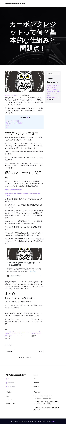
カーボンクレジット (16, 95)
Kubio (53, 421)
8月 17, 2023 (26, 95)
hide (27, 117)
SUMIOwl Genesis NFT (23, 332)
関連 (7, 127)
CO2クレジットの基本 (12, 121)
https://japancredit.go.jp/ (13, 189)
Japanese (7, 95)
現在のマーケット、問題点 (14, 123)
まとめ (8, 125)
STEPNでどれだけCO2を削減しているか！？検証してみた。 (10, 333)
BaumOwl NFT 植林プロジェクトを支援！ (36, 332)
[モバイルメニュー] (60, 3)
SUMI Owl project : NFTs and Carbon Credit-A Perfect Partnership (53, 87)
